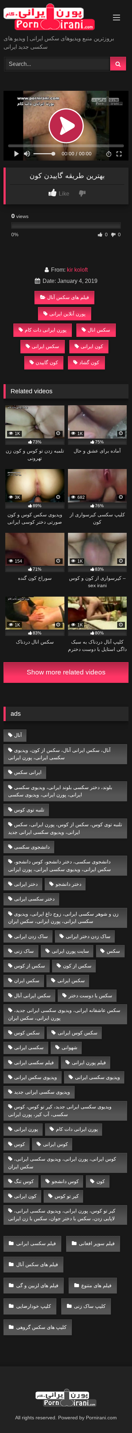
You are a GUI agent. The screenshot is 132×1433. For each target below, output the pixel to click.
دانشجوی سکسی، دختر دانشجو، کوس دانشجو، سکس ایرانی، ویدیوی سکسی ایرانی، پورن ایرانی (59, 865)
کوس (19, 1144)
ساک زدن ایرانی (31, 936)
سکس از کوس (29, 966)
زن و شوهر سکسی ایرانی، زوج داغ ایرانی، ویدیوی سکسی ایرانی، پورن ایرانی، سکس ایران (63, 917)
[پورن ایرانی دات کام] (54, 18)
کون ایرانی (92, 346)
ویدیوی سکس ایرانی (35, 1077)
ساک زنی (24, 951)
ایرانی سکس (28, 772)
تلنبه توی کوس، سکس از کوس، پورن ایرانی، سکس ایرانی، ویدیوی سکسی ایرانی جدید (65, 828)
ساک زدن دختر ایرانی (88, 936)
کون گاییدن (47, 362)
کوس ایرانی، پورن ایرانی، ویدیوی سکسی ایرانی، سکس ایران (62, 1162)
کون (100, 1181)
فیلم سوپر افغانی (97, 1243)
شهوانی (69, 1047)
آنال (18, 735)
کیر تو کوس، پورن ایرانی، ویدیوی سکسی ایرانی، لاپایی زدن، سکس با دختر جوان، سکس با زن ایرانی (62, 1214)
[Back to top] (110, 1412)
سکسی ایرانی (29, 1047)
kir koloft (77, 270)
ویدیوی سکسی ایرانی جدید (42, 1092)
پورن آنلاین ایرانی (67, 314)
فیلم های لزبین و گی (37, 1285)
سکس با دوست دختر (90, 995)
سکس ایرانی (45, 346)
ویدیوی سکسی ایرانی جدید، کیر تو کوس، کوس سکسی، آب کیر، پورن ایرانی (60, 1110)
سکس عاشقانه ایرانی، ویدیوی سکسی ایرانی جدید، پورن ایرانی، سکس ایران (64, 1014)
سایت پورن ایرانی (70, 951)
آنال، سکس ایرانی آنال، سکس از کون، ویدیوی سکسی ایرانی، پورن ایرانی (59, 754)
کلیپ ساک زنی (90, 1306)
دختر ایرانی (26, 884)
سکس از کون (77, 966)
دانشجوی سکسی (32, 847)
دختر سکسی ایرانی (34, 899)
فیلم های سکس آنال (68, 297)
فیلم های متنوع (96, 1285)
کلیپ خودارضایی (33, 1306)
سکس (113, 951)
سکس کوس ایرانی (78, 1032)
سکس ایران (26, 980)
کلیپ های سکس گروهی (41, 1327)
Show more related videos (66, 672)
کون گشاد (89, 362)
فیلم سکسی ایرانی (34, 1062)
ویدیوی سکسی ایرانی (97, 1077)
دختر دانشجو (68, 884)
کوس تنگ (24, 1181)
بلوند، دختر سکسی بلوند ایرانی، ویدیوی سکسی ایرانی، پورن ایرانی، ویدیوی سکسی (60, 791)
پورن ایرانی (26, 1129)
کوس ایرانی (55, 1144)
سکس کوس (27, 1032)
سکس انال (99, 330)
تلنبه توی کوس (29, 810)
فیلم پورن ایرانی (89, 1062)
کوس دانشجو (65, 1181)
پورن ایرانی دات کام (46, 330)
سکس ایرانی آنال (32, 995)
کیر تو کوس (67, 1196)
